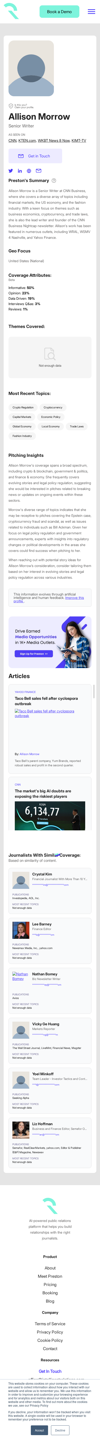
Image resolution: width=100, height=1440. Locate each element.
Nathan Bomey (44, 974)
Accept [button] (39, 1430)
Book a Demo (59, 11)
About (50, 1268)
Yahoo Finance (25, 692)
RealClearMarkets (34, 1148)
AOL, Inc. (34, 898)
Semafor (17, 1148)
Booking (50, 1292)
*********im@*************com (50, 884)
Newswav (38, 1152)
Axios (15, 998)
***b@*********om (43, 934)
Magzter (76, 1048)
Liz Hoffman (42, 1124)
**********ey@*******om (46, 984)
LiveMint (46, 1048)
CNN (12, 140)
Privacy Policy (50, 1332)
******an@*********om (45, 1134)
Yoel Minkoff (43, 1074)
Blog (50, 1301)
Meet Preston (50, 1276)
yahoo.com (45, 948)
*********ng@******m (45, 1034)
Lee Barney (41, 924)
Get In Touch (50, 1371)
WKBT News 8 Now (54, 140)
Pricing (50, 1284)
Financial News (61, 1048)
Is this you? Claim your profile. (24, 106)
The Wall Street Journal (26, 1048)
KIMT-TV (79, 140)
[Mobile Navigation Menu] (91, 11)
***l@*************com (45, 1084)
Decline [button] (60, 1430)
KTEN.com (27, 140)
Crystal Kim (42, 874)
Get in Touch (39, 156)
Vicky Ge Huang (45, 1024)
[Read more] (50, 729)
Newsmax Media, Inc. (25, 948)
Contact (50, 1348)
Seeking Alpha (20, 1098)
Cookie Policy (50, 1340)
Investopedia (19, 898)
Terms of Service (50, 1323)
